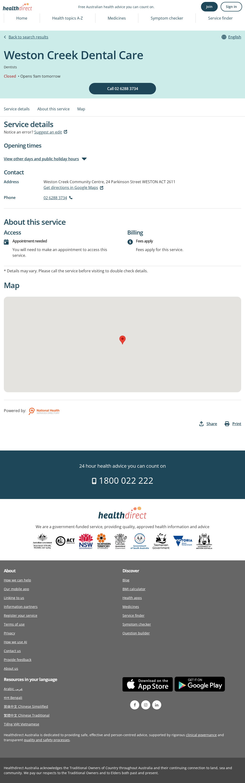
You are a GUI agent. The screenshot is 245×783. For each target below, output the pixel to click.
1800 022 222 (125, 480)
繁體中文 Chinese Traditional (27, 715)
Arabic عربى (13, 688)
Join (209, 6)
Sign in (231, 6)
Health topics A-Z (67, 18)
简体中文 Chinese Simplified (26, 706)
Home (21, 18)
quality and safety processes (47, 740)
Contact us (12, 651)
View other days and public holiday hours (41, 158)
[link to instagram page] (145, 704)
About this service (53, 109)
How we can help (17, 580)
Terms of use (14, 624)
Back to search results (28, 37)
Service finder (220, 18)
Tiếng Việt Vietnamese (21, 724)
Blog (125, 580)
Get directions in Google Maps (71, 187)
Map (81, 109)
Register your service (20, 615)
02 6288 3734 (55, 197)
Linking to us (14, 597)
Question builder (136, 633)
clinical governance (201, 735)
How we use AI (15, 642)
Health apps (132, 597)
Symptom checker (167, 18)
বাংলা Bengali (13, 697)
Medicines (117, 18)
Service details (17, 109)
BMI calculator (133, 589)
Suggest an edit (48, 132)
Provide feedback (17, 659)
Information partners (21, 606)
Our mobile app (16, 589)
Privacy (9, 633)
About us (11, 668)
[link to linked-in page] (156, 704)
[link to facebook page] (134, 704)
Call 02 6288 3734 (122, 88)
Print (236, 423)
